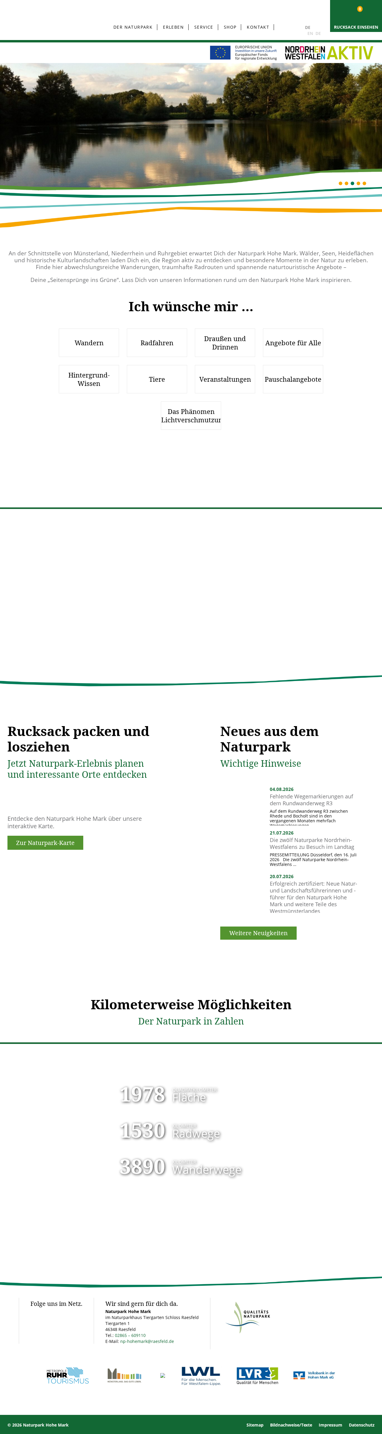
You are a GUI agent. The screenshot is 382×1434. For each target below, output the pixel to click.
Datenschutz (362, 1425)
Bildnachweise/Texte (291, 1425)
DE (307, 27)
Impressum (330, 1425)
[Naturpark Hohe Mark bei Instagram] (49, 1313)
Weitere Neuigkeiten (258, 933)
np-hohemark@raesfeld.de (147, 1341)
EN (310, 33)
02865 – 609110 (130, 1335)
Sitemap (255, 1425)
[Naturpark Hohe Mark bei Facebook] (35, 1313)
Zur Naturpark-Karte (45, 843)
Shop (230, 27)
